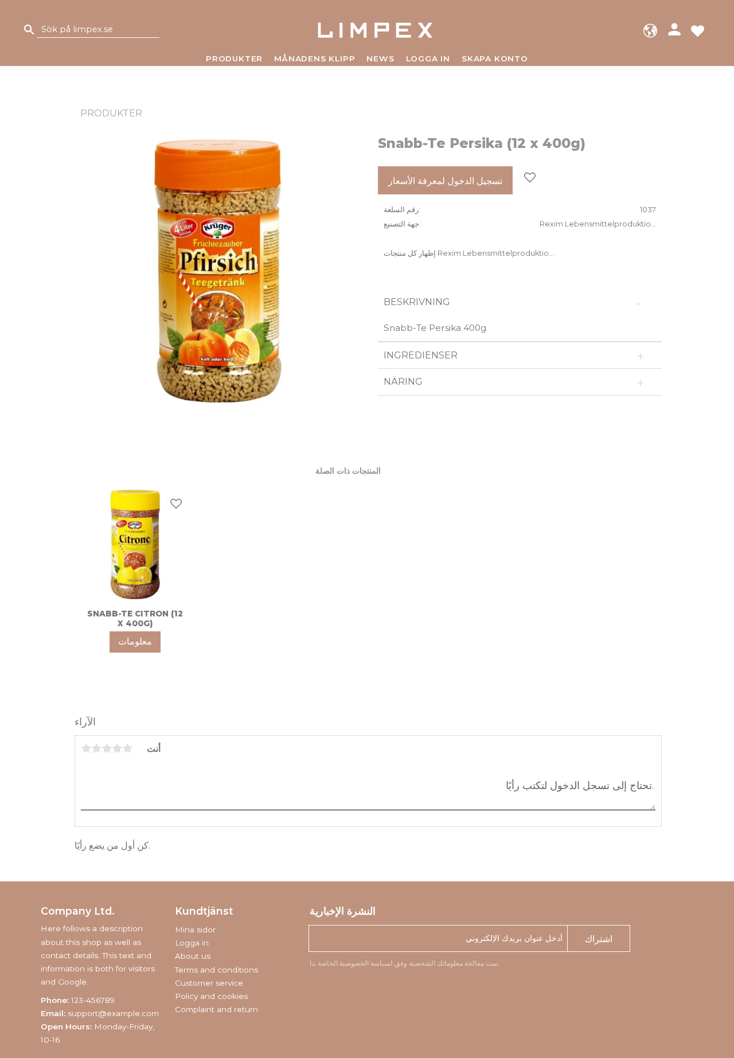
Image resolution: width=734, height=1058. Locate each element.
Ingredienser (421, 355)
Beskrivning (418, 301)
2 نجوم (96, 748)
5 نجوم (127, 748)
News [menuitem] (380, 58)
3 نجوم (106, 748)
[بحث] (29, 30)
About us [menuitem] (192, 956)
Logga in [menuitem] (428, 58)
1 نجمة (86, 748)
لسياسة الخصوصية (366, 963)
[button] (697, 30)
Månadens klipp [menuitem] (314, 58)
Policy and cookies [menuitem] (211, 996)
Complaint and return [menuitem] (216, 1009)
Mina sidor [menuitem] (195, 929)
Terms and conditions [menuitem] (216, 969)
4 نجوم (117, 748)
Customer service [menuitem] (209, 982)
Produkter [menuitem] (234, 58)
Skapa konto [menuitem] (495, 58)
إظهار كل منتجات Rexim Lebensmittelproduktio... (469, 253)
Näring (403, 381)
